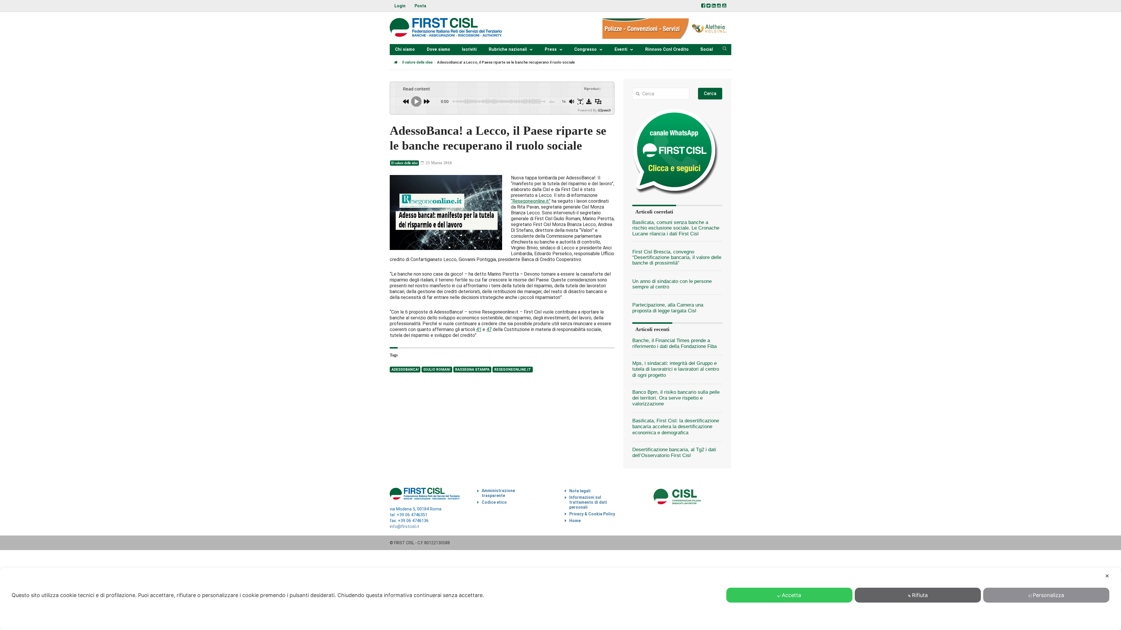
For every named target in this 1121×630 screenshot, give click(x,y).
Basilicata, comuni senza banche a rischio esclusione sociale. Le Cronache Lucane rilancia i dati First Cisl (675, 228)
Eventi (621, 49)
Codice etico (494, 502)
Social (706, 49)
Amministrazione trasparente (498, 493)
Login (399, 6)
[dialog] (560, 598)
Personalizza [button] (1048, 595)
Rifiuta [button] (920, 595)
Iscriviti (469, 49)
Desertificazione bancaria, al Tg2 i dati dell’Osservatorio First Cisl (674, 452)
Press (551, 49)
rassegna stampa (472, 370)
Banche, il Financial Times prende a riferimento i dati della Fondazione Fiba (674, 343)
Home (575, 520)
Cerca (710, 93)
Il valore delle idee (417, 62)
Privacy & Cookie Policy (592, 514)
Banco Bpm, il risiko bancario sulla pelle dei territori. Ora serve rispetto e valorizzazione (676, 398)
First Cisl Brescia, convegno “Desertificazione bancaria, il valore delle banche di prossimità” (676, 257)
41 (478, 329)
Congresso (585, 49)
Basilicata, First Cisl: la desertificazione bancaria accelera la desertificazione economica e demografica (675, 426)
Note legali (580, 491)
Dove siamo (438, 49)
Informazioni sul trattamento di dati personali (588, 502)
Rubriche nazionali (508, 49)
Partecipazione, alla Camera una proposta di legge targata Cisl (667, 307)
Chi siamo (405, 49)
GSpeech (604, 110)
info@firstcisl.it (404, 526)
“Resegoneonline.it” (531, 201)
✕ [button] (1107, 576)
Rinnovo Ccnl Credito (667, 49)
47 (489, 329)
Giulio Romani (436, 370)
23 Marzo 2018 (438, 163)
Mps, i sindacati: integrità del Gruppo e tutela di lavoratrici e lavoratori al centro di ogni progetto (675, 369)
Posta (420, 6)
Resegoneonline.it (512, 370)
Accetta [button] (791, 595)
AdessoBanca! (405, 370)
